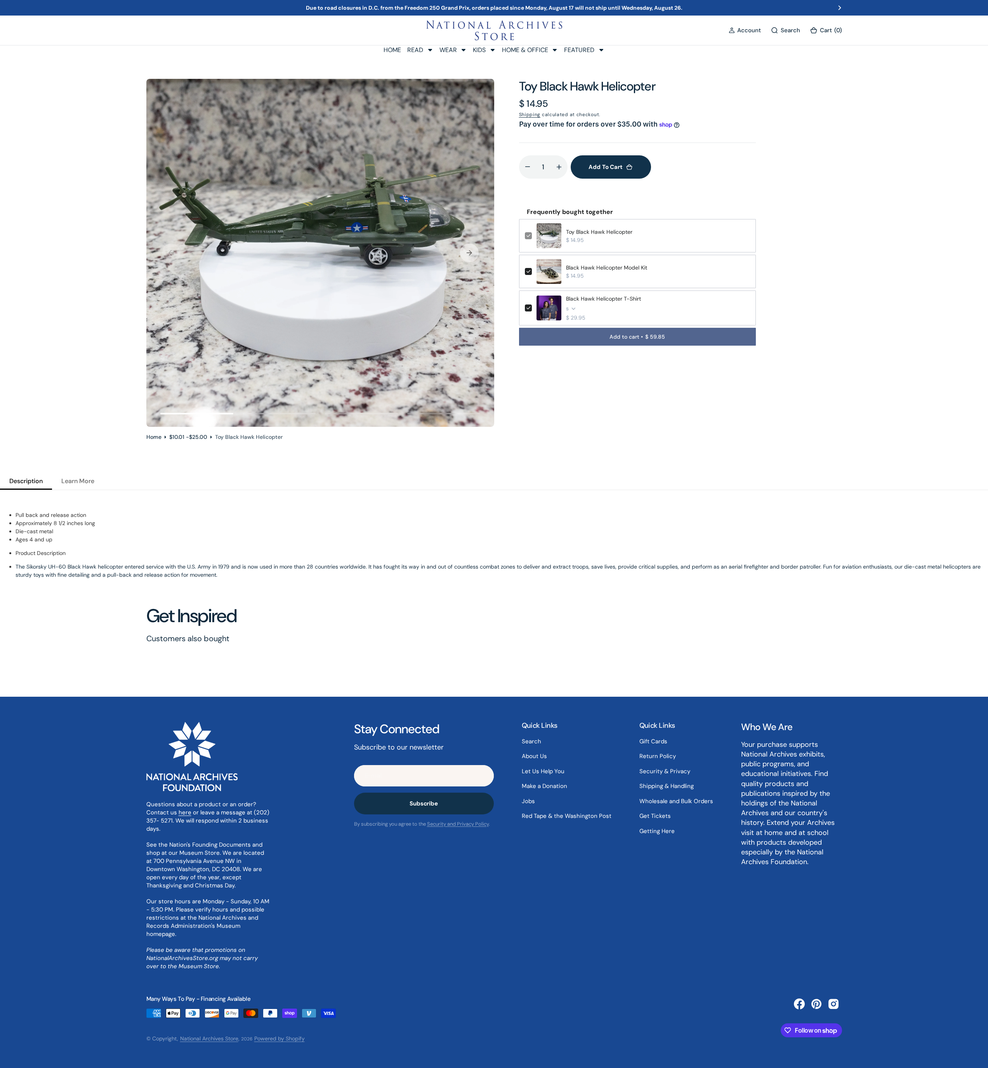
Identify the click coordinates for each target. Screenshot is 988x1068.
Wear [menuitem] (448, 50)
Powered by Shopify (279, 1038)
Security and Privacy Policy (458, 824)
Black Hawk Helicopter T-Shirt (603, 298)
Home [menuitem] (392, 50)
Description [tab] (26, 481)
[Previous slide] (148, 7)
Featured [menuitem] (579, 50)
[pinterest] (816, 1003)
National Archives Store (209, 1038)
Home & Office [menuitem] (525, 50)
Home (153, 436)
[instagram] (833, 1003)
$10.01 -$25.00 (188, 436)
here (185, 812)
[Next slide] (839, 7)
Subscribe (424, 803)
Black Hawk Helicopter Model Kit (606, 267)
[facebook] (799, 1003)
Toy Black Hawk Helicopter (599, 231)
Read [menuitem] (415, 50)
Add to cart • (637, 336)
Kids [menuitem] (479, 50)
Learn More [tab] (77, 481)
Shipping (530, 114)
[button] (745, 30)
